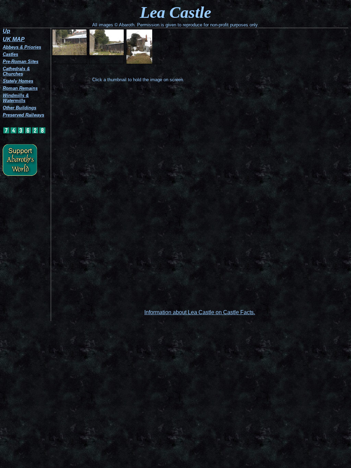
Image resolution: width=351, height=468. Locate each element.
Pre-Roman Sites (20, 61)
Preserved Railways (23, 115)
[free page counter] (24, 132)
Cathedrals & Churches (16, 71)
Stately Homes (18, 81)
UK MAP (14, 39)
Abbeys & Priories (22, 47)
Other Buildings (19, 107)
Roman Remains (20, 88)
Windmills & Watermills (16, 98)
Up (6, 31)
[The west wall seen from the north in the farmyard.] (143, 46)
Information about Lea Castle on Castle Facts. (199, 312)
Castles (10, 54)
